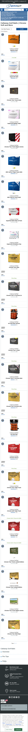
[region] (14, 722)
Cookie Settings (9, 729)
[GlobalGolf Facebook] (12, 697)
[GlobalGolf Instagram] (18, 697)
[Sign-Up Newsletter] (9, 697)
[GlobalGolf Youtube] (16, 697)
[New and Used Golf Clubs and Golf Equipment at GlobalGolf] (14, 7)
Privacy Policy (9, 724)
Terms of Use (18, 724)
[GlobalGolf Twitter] (14, 697)
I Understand (18, 729)
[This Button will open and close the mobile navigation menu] (1, 10)
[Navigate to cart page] (25, 9)
